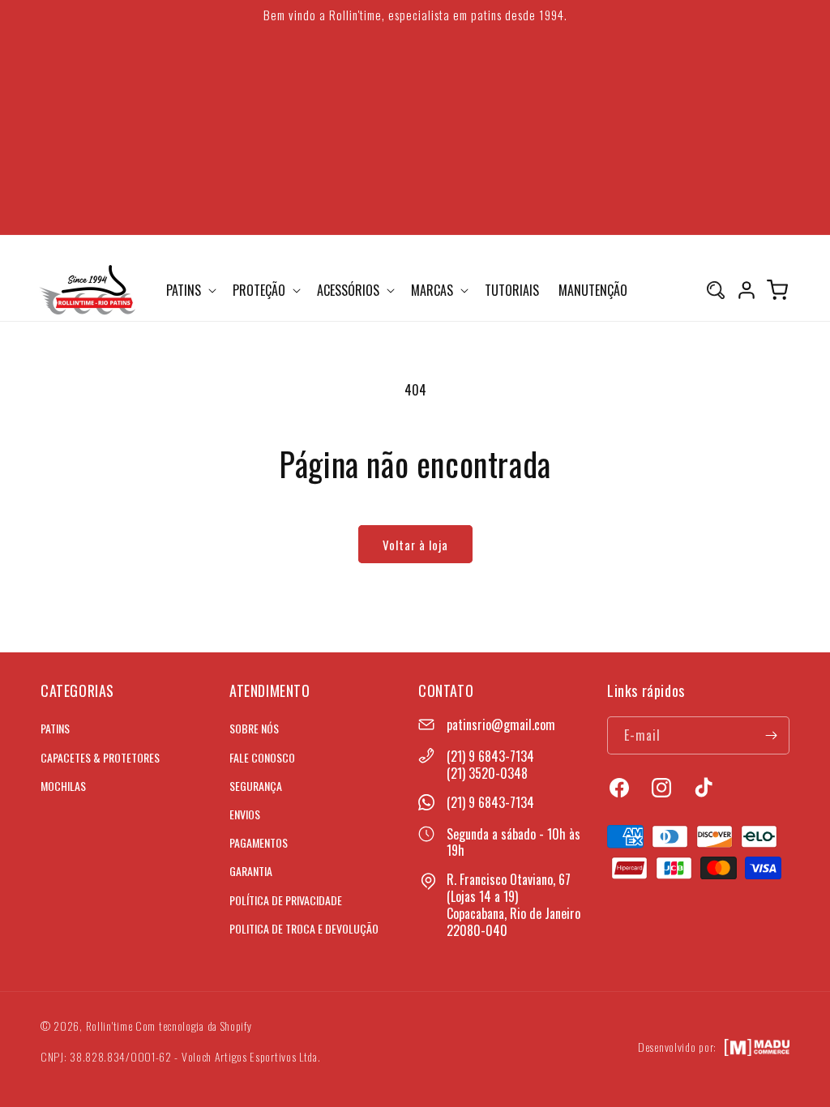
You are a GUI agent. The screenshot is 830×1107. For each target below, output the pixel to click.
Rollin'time (109, 1025)
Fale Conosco (262, 757)
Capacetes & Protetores (100, 757)
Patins (55, 728)
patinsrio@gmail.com (501, 724)
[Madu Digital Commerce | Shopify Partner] (757, 1047)
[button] (189, 290)
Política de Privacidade (285, 899)
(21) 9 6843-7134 (490, 756)
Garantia (250, 870)
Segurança (255, 785)
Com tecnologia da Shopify (193, 1025)
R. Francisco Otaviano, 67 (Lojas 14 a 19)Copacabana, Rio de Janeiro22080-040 (513, 904)
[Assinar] (771, 735)
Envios (244, 814)
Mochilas (63, 785)
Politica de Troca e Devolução (304, 928)
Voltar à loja (415, 545)
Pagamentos (258, 842)
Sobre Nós (254, 728)
